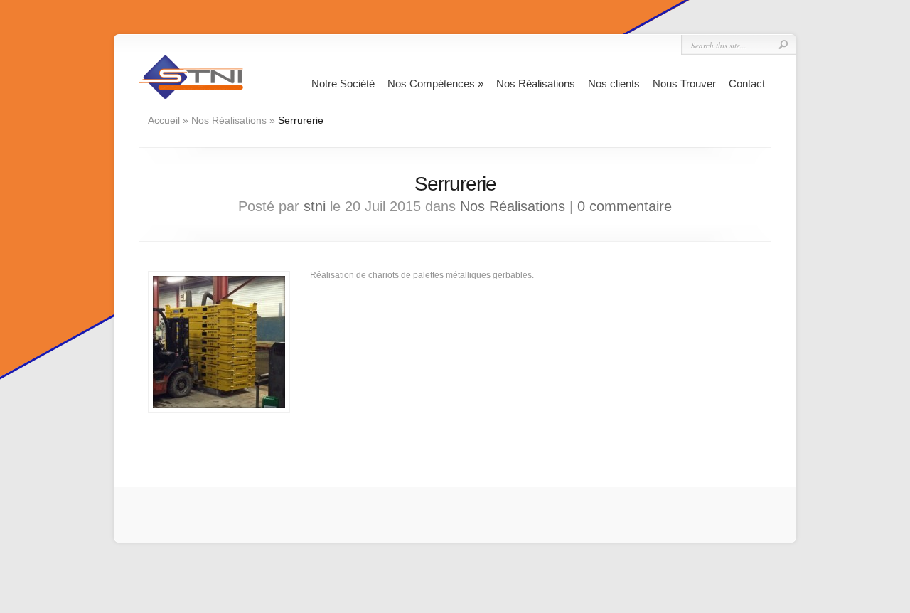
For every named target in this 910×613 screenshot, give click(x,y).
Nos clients (614, 84)
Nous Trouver (684, 84)
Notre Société (343, 84)
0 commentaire (624, 206)
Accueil (164, 120)
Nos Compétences (435, 84)
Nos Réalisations (535, 84)
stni (315, 206)
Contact (747, 84)
